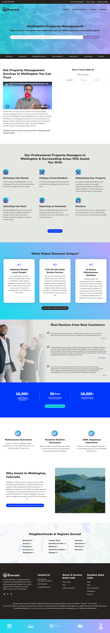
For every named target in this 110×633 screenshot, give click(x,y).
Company (103, 9)
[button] (66, 9)
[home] (10, 9)
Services (66, 9)
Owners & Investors (79, 9)
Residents (93, 9)
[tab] (69, 80)
